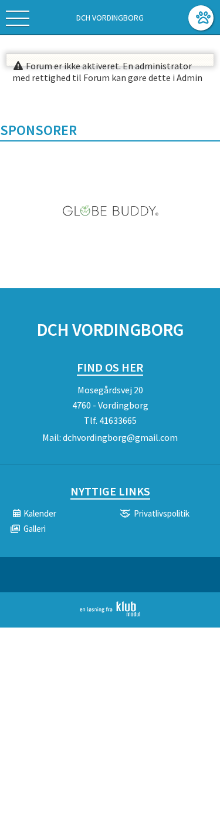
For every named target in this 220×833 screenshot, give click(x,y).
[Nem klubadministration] (110, 614)
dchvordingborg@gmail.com (120, 437)
